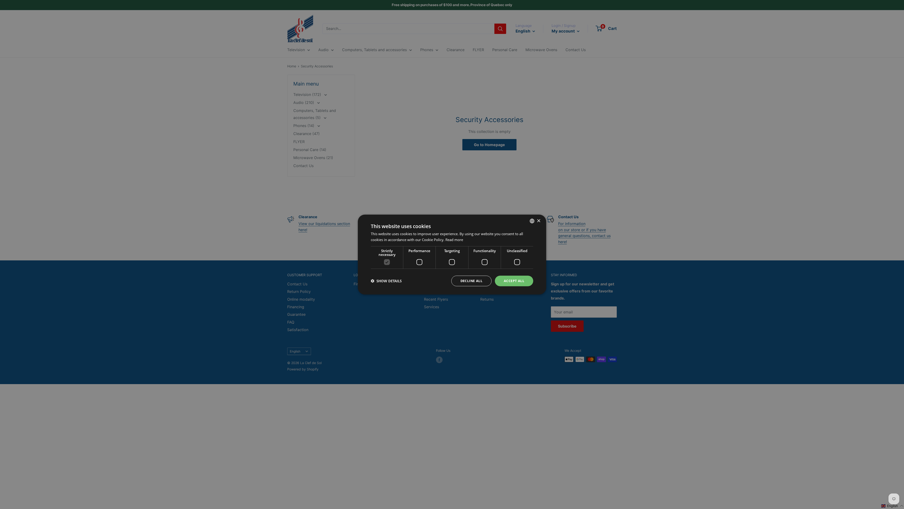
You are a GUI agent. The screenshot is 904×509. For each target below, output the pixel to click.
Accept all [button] (514, 281)
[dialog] (452, 254)
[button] (386, 281)
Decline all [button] (471, 281)
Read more (454, 239)
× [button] (538, 220)
